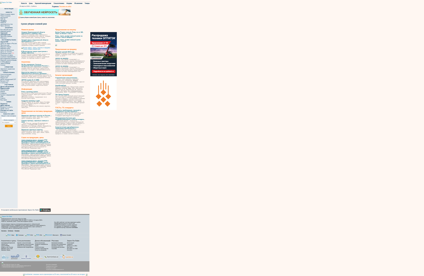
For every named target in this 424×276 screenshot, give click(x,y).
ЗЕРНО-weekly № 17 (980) (30, 80)
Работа (2, 98)
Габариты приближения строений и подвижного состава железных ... (68, 110)
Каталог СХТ (4, 81)
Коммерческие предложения (25, 247)
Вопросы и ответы (6, 107)
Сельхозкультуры (40, 243)
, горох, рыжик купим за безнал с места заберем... (68, 36)
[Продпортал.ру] (67, 256)
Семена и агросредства (41, 248)
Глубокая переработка (7, 57)
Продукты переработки (41, 244)
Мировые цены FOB (6, 248)
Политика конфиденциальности (55, 269)
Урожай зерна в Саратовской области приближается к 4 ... (34, 40)
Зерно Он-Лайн (73, 241)
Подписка (55, 6)
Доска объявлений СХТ (8, 79)
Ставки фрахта (5, 62)
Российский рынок (6, 30)
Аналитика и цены (8, 241)
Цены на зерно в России (8, 43)
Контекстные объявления (59, 244)
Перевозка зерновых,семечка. (32, 130)
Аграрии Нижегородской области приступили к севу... (33, 32)
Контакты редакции (51, 264)
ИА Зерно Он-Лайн (72, 248)
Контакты (3, 112)
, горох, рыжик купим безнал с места (67, 40)
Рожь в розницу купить (29, 92)
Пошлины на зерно (6, 55)
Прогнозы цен (4, 45)
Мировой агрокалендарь (8, 60)
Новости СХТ (4, 76)
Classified (54, 248)
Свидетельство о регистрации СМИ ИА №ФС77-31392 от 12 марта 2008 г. (22, 220)
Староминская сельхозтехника (66, 78)
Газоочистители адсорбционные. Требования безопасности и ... (67, 127)
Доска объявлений (42, 241)
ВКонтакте (56, 235)
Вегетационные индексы (8, 58)
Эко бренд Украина (62, 94)
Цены (31, 3)
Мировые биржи (5, 47)
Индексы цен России (7, 247)
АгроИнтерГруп (60, 85)
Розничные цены (7, 53)
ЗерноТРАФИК (5, 63)
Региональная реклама (58, 247)
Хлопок (2, 65)
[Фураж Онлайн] (38, 256)
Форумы (69, 3)
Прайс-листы (4, 109)
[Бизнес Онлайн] (26, 256)
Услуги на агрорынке (40, 250)
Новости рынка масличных (5, 16)
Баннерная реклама (57, 243)
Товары (87, 3)
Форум (2, 91)
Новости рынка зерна (7, 14)
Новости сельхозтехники (24, 245)
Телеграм (21, 235)
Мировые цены (5, 48)
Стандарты (4, 70)
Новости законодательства (6, 23)
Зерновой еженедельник (43, 3)
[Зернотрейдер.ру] (51, 256)
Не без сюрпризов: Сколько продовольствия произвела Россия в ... (35, 65)
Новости (24, 3)
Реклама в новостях (57, 245)
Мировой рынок (5, 31)
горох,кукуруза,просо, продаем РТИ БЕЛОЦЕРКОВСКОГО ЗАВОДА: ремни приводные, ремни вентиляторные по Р (35, 141)
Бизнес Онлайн (66, 235)
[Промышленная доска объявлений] (15, 257)
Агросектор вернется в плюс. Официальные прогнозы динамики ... (34, 72)
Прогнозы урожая (6, 36)
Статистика (4, 83)
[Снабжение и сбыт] (5, 257)
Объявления (78, 3)
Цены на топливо (6, 52)
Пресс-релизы (5, 26)
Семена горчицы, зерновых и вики (34, 121)
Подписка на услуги (51, 266)
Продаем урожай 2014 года (64, 52)
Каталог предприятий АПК (7, 95)
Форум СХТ (4, 78)
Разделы (3, 93)
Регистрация (70, 243)
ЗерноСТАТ (4, 244)
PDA (41, 235)
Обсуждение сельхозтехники (25, 244)
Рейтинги (3, 38)
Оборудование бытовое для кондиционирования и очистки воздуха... (70, 118)
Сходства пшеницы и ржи (30, 101)
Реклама (17, 230)
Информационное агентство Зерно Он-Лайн (13, 218)
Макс (12, 235)
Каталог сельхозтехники (24, 243)
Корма (36, 245)
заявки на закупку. (61, 58)
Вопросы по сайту (72, 245)
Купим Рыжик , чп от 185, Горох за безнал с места (69, 32)
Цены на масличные (7, 50)
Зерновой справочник (7, 69)
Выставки (3, 100)
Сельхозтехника (59, 3)
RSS (31, 235)
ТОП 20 (2, 19)
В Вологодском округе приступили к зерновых (34, 52)
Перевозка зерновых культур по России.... (36, 115)
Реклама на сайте (51, 267)
